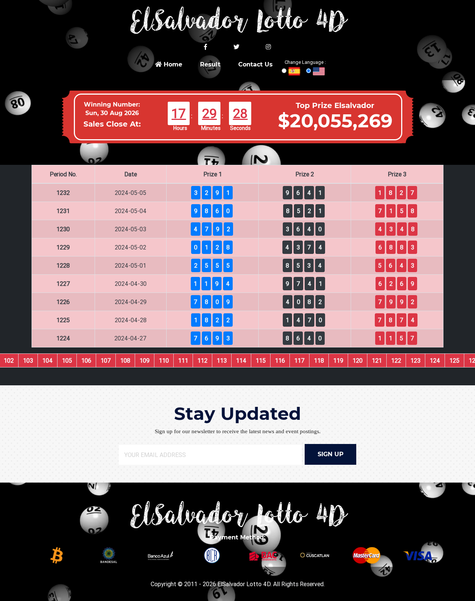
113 (222, 360)
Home (172, 64)
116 (280, 360)
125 (454, 360)
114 (241, 360)
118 (319, 360)
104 (47, 360)
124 (435, 360)
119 (338, 360)
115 (261, 360)
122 (396, 360)
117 (299, 360)
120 (358, 360)
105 (67, 360)
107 (106, 360)
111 (183, 360)
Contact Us (255, 64)
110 (164, 360)
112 (202, 360)
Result (210, 64)
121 (377, 360)
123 (415, 360)
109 (145, 360)
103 (28, 360)
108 (125, 360)
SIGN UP (331, 454)
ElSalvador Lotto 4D (244, 584)
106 (86, 360)
